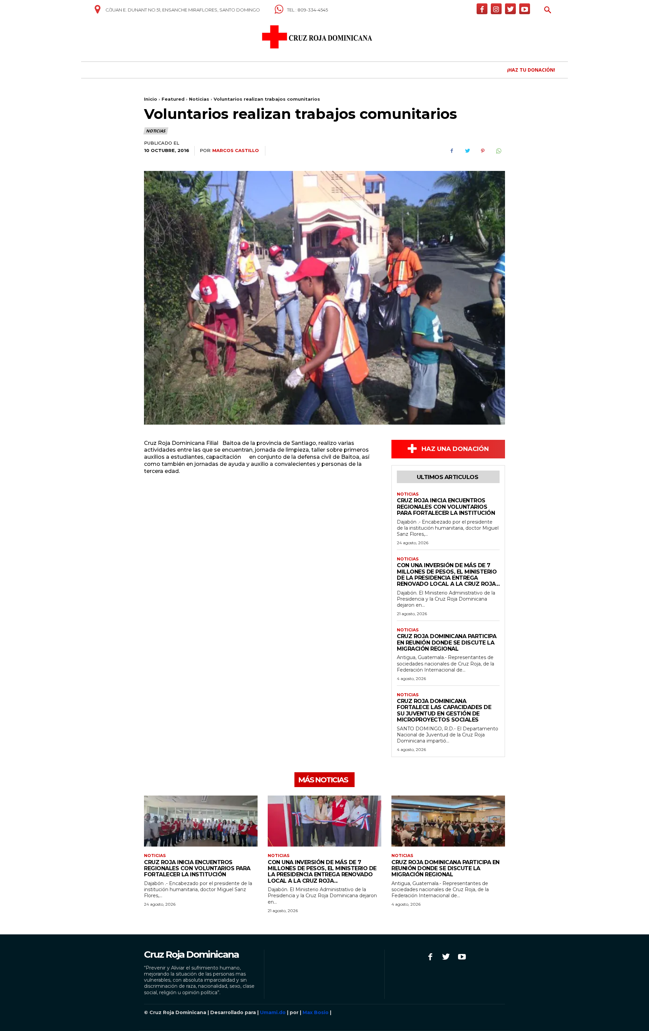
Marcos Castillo (235, 150)
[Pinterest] (482, 151)
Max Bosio (316, 1012)
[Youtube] (524, 8)
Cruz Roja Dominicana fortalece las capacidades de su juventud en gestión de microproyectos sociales (444, 710)
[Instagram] (496, 8)
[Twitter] (510, 8)
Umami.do (273, 1012)
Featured (173, 99)
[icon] (97, 12)
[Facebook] (482, 8)
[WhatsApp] (498, 151)
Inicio (150, 99)
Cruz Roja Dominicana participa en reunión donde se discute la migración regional (446, 642)
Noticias (199, 99)
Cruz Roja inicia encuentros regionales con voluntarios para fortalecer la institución (446, 506)
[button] (548, 11)
